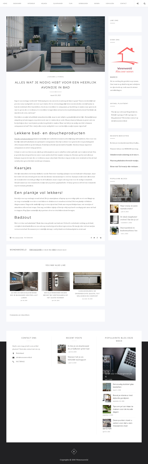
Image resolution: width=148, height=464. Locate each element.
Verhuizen (110, 3)
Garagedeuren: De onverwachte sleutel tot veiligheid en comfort (87, 293)
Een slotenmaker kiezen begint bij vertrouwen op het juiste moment (55, 295)
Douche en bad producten (23, 139)
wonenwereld (18, 238)
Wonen (96, 3)
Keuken (44, 3)
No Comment (28, 237)
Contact (123, 3)
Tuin (70, 3)
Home (5, 3)
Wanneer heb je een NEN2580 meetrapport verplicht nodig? (125, 149)
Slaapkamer (58, 3)
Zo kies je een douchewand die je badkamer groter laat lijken (24, 295)
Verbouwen (83, 3)
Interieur (31, 3)
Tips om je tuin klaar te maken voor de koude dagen (123, 409)
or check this (40, 250)
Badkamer (17, 3)
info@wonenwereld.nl (24, 357)
